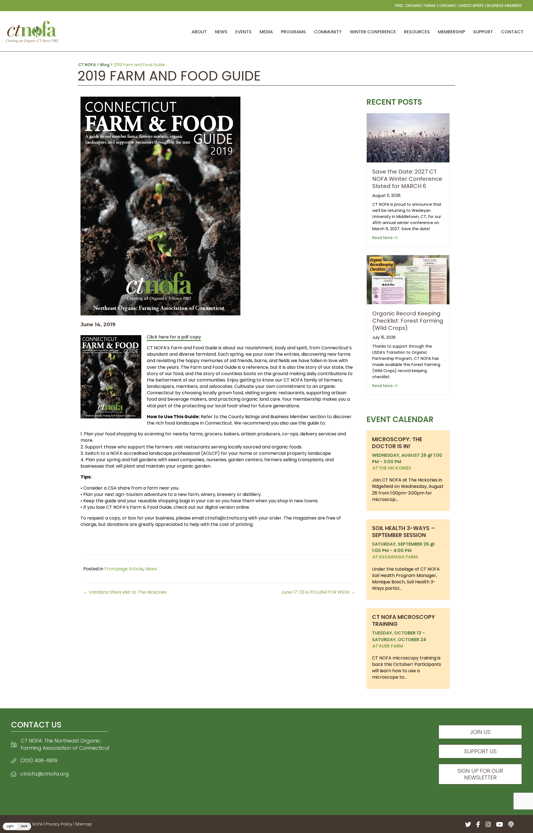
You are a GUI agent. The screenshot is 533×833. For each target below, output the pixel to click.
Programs (293, 32)
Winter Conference (373, 32)
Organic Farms (420, 5)
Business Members (504, 5)
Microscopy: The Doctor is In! (397, 442)
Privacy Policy (59, 824)
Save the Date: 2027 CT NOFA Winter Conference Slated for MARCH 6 (407, 179)
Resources (417, 32)
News (221, 32)
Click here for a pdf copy (174, 337)
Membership (451, 32)
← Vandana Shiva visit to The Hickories (125, 592)
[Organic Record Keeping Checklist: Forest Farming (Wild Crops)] (408, 279)
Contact (512, 32)
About (199, 32)
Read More (385, 237)
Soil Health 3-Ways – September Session (403, 531)
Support (483, 32)
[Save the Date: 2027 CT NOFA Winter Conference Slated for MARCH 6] (408, 137)
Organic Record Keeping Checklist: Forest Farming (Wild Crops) (407, 321)
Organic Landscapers (461, 5)
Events (243, 32)
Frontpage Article (123, 569)
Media (266, 32)
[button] (17, 826)
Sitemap (83, 824)
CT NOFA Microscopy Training (403, 620)
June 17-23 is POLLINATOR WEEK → (318, 592)
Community (328, 32)
